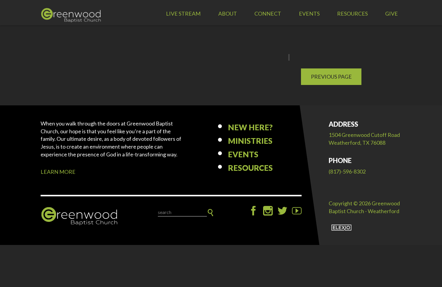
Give (391, 13)
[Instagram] (268, 211)
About (227, 13)
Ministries (250, 141)
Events (309, 13)
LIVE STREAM (183, 13)
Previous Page (331, 76)
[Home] (80, 216)
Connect (267, 13)
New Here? (250, 127)
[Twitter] (282, 211)
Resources (352, 13)
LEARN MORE (58, 171)
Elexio (341, 228)
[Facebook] (253, 211)
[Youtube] (297, 211)
